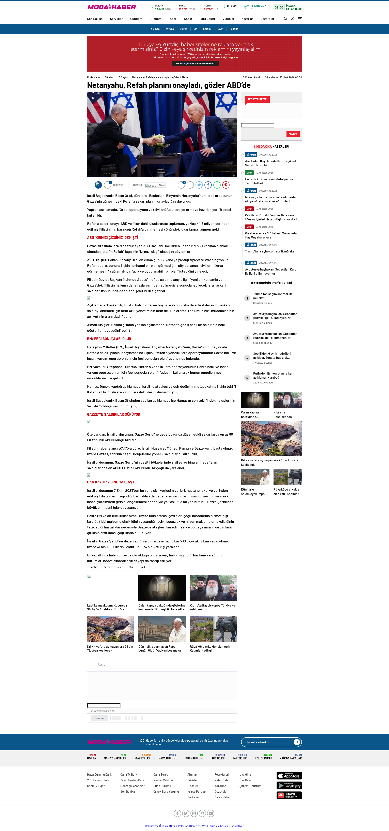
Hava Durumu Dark (99, 774)
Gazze (107, 567)
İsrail (119, 567)
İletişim (164, 826)
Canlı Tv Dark (128, 774)
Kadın (188, 18)
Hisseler (218, 757)
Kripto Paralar (291, 757)
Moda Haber (94, 77)
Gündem (136, 18)
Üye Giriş (245, 774)
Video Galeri (222, 780)
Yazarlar (247, 18)
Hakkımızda (152, 826)
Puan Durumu (194, 757)
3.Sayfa (155, 28)
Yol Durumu (263, 757)
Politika (234, 28)
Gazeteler (267, 18)
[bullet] (129, 718)
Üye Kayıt (245, 780)
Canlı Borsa (160, 774)
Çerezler (195, 826)
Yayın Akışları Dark (132, 780)
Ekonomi (156, 18)
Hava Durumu (167, 757)
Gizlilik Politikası (179, 826)
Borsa (91, 757)
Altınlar (192, 774)
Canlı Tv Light (96, 786)
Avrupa (170, 28)
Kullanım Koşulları (220, 826)
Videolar (228, 18)
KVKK (205, 826)
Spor (173, 18)
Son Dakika (95, 18)
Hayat (220, 28)
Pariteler (240, 757)
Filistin (93, 567)
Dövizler (192, 780)
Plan (131, 567)
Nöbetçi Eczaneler (132, 786)
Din (195, 28)
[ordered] (126, 718)
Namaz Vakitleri (115, 757)
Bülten (183, 28)
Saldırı (143, 567)
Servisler (116, 18)
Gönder (99, 718)
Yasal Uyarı (238, 826)
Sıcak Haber (223, 797)
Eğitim (207, 28)
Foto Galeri (207, 18)
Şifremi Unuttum (250, 786)
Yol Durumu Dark (98, 780)
